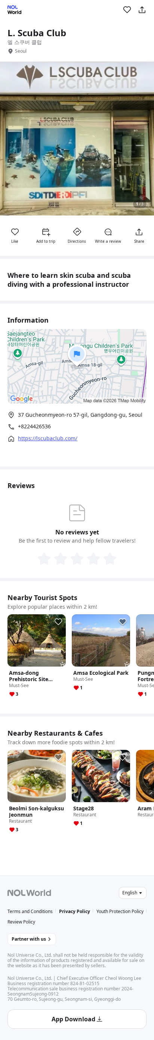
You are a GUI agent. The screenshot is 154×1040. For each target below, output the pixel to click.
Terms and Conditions (30, 911)
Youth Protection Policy (120, 911)
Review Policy (21, 922)
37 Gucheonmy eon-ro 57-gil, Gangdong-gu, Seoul (80, 414)
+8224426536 (34, 426)
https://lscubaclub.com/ (47, 438)
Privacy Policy (74, 911)
